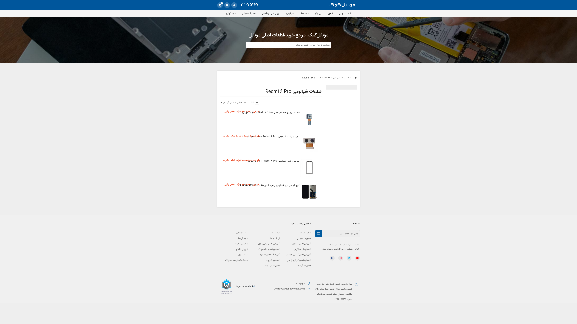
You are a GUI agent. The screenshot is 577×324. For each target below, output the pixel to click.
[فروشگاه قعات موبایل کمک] (342, 5)
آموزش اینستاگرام (303, 249)
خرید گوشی (231, 13)
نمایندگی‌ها (243, 238)
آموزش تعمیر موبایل (301, 244)
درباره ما (276, 233)
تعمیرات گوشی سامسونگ (236, 260)
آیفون (330, 13)
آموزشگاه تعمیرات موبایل (268, 255)
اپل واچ (318, 13)
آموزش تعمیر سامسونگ (269, 249)
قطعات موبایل (345, 13)
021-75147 (249, 5)
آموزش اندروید (273, 260)
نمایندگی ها (305, 233)
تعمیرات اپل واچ (272, 266)
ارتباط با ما (275, 238)
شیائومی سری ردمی (342, 78)
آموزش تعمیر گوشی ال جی (299, 260)
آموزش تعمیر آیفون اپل (269, 244)
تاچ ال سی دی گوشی (271, 13)
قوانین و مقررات (241, 244)
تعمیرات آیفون (304, 266)
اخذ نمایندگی (242, 233)
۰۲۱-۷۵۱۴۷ (300, 284)
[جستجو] (234, 5)
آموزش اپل (243, 255)
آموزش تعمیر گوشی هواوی (299, 255)
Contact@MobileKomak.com (289, 289)
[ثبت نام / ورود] (227, 5)
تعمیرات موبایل (249, 13)
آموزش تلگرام (242, 249)
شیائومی (290, 13)
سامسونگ (304, 13)
